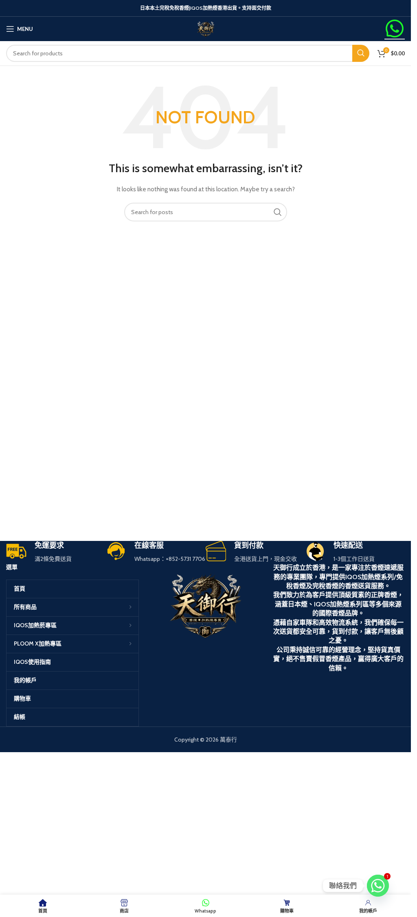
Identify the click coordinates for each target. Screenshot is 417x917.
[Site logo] (205, 28)
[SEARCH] (360, 53)
